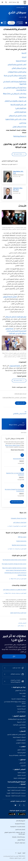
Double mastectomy (21, 541)
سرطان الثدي (17, 12)
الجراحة (24, 57)
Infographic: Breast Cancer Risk (18, 518)
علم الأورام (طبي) (20, 108)
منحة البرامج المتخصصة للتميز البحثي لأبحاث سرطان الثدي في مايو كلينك (16, 331)
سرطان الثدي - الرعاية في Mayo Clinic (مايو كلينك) (14, 397)
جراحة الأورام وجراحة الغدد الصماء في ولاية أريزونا (14, 83)
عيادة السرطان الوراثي (19, 127)
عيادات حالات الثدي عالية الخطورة (15, 119)
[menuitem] (19, 22)
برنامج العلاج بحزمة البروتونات (17, 72)
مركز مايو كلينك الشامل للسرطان (15, 317)
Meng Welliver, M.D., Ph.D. (18, 172)
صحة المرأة (22, 97)
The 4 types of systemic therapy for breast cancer (14, 564)
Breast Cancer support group (12, 445)
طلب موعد (21, 17)
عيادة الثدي (22, 123)
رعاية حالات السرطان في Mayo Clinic (14, 94)
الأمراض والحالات (20, 7)
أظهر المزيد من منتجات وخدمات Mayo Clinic (15, 593)
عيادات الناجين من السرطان (17, 116)
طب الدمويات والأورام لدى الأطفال (15, 101)
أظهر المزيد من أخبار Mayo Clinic (18, 579)
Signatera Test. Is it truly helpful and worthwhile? (15, 474)
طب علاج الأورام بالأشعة (18, 105)
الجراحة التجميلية (21, 61)
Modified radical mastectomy (19, 545)
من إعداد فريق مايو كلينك (20, 393)
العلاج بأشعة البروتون (10, 297)
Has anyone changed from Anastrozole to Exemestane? (14, 490)
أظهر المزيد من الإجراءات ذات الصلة (17, 549)
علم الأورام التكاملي (20, 112)
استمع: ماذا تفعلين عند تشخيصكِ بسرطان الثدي (14, 589)
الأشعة (24, 53)
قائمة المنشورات (14, 366)
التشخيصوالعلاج (19, 22)
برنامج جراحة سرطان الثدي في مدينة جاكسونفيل (15, 77)
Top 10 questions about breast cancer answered (14, 559)
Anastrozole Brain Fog (18, 458)
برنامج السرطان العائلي (19, 68)
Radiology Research (19, 136)
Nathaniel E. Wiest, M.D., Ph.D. (17, 189)
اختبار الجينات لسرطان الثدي (19, 522)
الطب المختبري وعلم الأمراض (17, 64)
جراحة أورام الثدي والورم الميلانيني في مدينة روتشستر (14, 89)
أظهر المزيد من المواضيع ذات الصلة (17, 526)
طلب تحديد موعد (21, 403)
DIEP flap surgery (22, 537)
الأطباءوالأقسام (11, 22)
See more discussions (17, 502)
